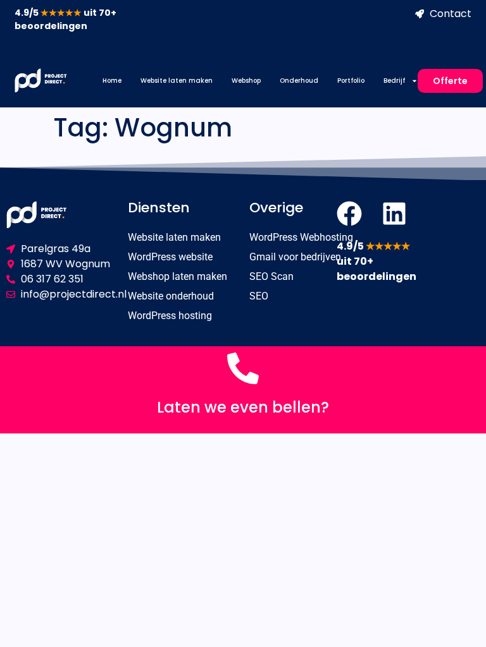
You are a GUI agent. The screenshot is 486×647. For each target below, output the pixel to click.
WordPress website (170, 257)
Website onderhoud (171, 296)
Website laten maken (176, 80)
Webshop (246, 80)
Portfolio (350, 80)
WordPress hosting (170, 316)
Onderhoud (299, 80)
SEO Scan (271, 276)
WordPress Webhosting (301, 237)
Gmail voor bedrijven (295, 257)
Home (112, 80)
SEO (258, 296)
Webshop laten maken (177, 276)
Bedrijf (394, 80)
